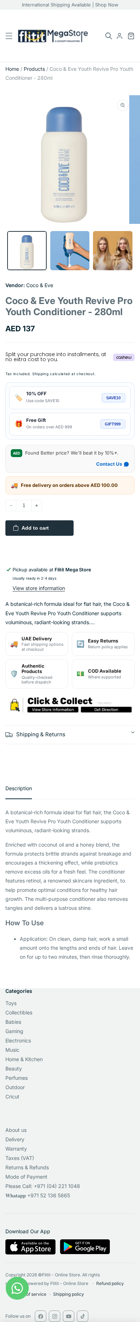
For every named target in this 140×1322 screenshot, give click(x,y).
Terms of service (29, 1294)
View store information (39, 588)
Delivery (14, 1139)
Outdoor (15, 1087)
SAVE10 (113, 398)
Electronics (18, 1040)
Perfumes (16, 1078)
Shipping (40, 374)
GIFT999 (113, 424)
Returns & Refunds (27, 1167)
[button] (108, 36)
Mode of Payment (26, 1177)
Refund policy (110, 1283)
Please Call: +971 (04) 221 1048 (42, 1186)
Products (34, 69)
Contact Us (109, 464)
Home (12, 69)
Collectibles (18, 1012)
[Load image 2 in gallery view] (70, 251)
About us (16, 1130)
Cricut (12, 1096)
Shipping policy (68, 1294)
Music (12, 1050)
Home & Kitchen (24, 1059)
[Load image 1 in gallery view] (27, 251)
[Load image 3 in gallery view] (112, 251)
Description (18, 788)
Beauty (13, 1068)
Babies (13, 1022)
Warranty (16, 1149)
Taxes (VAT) (19, 1158)
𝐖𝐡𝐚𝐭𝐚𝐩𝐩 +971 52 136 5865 (37, 1195)
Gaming (14, 1031)
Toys (11, 1003)
